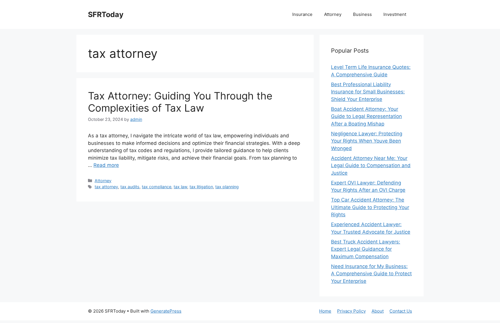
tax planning (227, 186)
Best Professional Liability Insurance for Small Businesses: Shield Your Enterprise (368, 92)
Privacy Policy (351, 311)
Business (362, 14)
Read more (106, 165)
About (378, 311)
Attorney (332, 14)
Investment (394, 14)
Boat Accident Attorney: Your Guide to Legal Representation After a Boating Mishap (366, 116)
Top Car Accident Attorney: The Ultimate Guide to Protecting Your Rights (370, 207)
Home (325, 311)
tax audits (129, 186)
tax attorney (106, 186)
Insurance (302, 14)
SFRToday (106, 14)
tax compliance (156, 186)
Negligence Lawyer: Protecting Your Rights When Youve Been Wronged (366, 141)
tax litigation (201, 186)
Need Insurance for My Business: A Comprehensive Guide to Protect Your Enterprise (371, 273)
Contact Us (400, 311)
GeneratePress (165, 311)
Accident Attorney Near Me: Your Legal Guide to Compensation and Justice (371, 165)
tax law (180, 186)
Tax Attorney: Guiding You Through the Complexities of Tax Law (180, 102)
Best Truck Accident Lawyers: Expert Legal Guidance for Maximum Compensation (365, 249)
